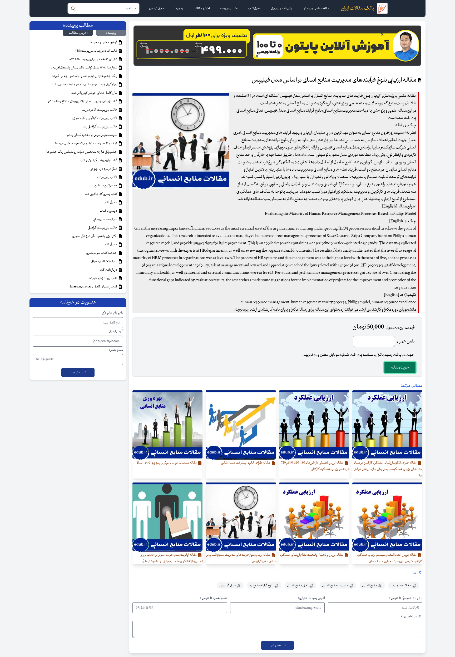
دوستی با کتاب (109, 210)
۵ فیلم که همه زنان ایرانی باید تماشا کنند (93, 59)
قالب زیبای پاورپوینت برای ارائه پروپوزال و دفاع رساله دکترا (83, 101)
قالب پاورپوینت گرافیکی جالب (99, 160)
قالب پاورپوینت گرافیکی (103, 227)
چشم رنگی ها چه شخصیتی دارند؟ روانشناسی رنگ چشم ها (82, 152)
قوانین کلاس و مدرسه (104, 42)
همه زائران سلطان (106, 185)
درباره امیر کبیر (109, 269)
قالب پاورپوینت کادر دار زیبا (100, 109)
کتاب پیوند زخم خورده (103, 278)
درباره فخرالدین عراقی (104, 261)
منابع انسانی (369, 585)
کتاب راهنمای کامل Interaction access (94, 286)
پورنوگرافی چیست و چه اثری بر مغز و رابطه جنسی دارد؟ (84, 84)
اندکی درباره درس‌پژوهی (104, 168)
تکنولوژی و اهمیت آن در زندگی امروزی (95, 236)
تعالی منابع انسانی (298, 585)
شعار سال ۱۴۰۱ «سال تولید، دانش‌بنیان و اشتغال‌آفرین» (84, 67)
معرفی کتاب (110, 202)
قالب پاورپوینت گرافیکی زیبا (100, 126)
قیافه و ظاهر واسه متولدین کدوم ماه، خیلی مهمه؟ (86, 143)
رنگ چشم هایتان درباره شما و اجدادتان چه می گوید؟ (85, 76)
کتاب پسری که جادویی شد (101, 194)
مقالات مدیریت (401, 585)
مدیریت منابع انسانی (335, 585)
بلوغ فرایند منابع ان (261, 585)
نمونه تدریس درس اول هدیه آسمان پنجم (92, 135)
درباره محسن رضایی (105, 219)
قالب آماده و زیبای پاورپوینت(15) (96, 50)
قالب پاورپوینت (107, 177)
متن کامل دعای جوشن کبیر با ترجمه (94, 93)
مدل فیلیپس (227, 585)
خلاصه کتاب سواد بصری (102, 253)
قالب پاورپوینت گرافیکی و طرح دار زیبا (94, 118)
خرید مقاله (400, 367)
